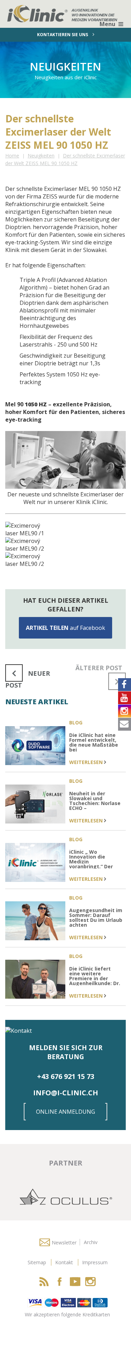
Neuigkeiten (41, 155)
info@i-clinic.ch (65, 1092)
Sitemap (37, 1262)
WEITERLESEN (86, 762)
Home (12, 155)
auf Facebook (65, 628)
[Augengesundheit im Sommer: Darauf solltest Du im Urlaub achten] (35, 921)
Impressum (95, 1262)
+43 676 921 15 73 (65, 1076)
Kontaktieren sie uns (63, 35)
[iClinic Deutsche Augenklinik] (19, 9)
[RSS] (44, 1281)
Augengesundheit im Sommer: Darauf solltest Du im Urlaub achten (95, 918)
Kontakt (64, 1262)
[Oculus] (66, 1196)
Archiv (90, 1242)
